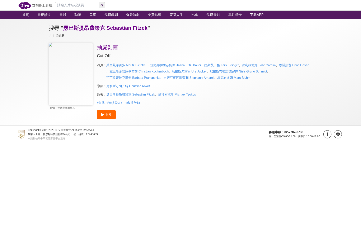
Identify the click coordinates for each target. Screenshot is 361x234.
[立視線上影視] (35, 5)
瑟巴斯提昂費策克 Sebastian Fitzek (130, 94)
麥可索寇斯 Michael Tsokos (177, 94)
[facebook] (327, 134)
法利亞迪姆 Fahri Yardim (259, 65)
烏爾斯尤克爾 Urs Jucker (189, 71)
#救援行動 (133, 103)
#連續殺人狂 (115, 103)
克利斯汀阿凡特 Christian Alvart (128, 86)
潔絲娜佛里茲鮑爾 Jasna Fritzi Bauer (175, 65)
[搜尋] (102, 5)
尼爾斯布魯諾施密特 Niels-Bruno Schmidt (238, 71)
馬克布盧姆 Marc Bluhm (233, 77)
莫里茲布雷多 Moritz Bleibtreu (126, 65)
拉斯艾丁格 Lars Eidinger (221, 65)
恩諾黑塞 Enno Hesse (294, 65)
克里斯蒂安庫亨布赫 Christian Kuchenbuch (139, 71)
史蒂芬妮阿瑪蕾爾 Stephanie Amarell (189, 77)
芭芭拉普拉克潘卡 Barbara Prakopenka (133, 77)
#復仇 (101, 103)
